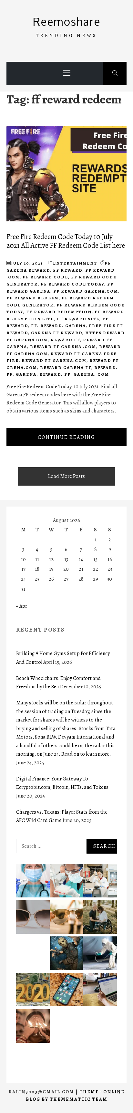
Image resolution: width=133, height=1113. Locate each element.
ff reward (67, 270)
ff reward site (78, 319)
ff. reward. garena (58, 325)
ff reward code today (72, 284)
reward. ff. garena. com (74, 374)
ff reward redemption (59, 312)
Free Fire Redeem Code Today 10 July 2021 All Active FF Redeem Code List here (65, 241)
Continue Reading (66, 437)
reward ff (65, 340)
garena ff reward (56, 332)
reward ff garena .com (63, 346)
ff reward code (45, 277)
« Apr (21, 606)
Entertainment (75, 263)
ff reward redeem (32, 298)
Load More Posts (66, 476)
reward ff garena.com (54, 360)
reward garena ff (65, 367)
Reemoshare (66, 21)
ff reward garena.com (85, 291)
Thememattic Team (78, 1099)
